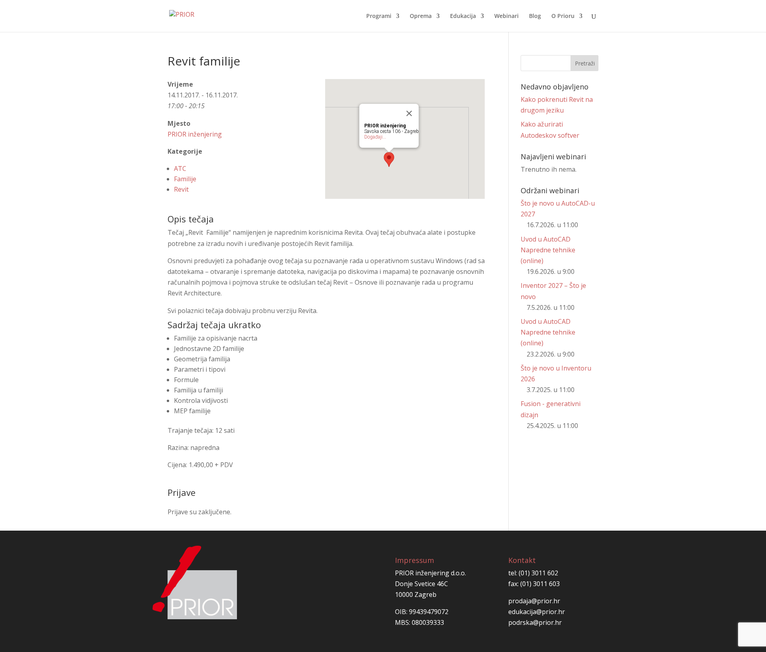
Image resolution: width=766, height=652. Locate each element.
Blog (535, 16)
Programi (378, 16)
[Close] (409, 113)
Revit (181, 189)
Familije (185, 178)
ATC (180, 168)
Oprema (421, 16)
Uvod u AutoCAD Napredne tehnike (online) (548, 250)
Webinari (506, 16)
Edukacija (463, 16)
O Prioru (562, 16)
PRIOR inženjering (195, 134)
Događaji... (375, 137)
